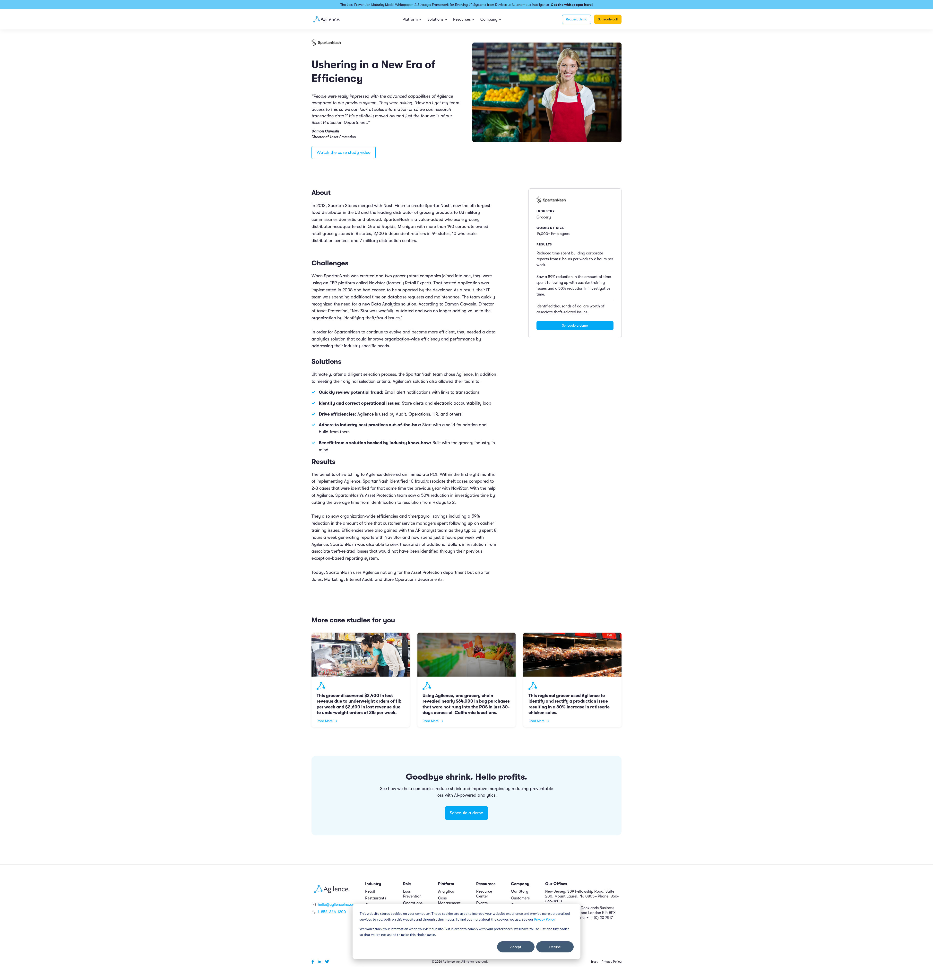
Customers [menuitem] (520, 898)
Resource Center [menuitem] (484, 893)
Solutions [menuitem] (435, 19)
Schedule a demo (575, 325)
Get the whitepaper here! (572, 5)
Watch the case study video (344, 152)
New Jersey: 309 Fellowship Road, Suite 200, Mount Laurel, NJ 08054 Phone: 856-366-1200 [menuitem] (582, 896)
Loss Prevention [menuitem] (412, 893)
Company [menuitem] (488, 19)
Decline (555, 947)
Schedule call (608, 19)
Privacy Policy (544, 919)
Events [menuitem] (482, 903)
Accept (515, 947)
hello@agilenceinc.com (337, 904)
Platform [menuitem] (410, 19)
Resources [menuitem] (462, 19)
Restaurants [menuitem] (375, 898)
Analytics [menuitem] (446, 891)
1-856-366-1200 (332, 912)
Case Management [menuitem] (449, 900)
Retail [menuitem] (370, 891)
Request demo (576, 19)
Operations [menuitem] (413, 903)
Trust (594, 961)
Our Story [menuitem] (519, 891)
